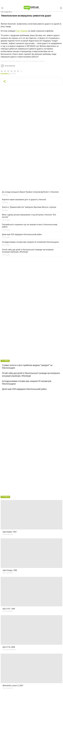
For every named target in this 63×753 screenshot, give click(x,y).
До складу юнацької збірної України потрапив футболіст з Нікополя (30, 192)
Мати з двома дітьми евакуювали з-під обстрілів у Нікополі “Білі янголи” (29, 216)
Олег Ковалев (21, 31)
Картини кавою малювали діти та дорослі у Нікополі (24, 199)
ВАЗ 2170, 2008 (9, 647)
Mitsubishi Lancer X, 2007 (13, 685)
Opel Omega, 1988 (10, 570)
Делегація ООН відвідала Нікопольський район (22, 234)
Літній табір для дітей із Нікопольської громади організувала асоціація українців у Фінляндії (28, 250)
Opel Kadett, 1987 (10, 532)
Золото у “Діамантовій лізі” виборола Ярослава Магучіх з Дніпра (29, 207)
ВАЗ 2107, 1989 (9, 609)
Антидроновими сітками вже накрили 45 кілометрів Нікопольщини (30, 242)
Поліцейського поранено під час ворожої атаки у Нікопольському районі (29, 225)
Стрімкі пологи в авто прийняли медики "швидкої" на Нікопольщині (27, 366)
